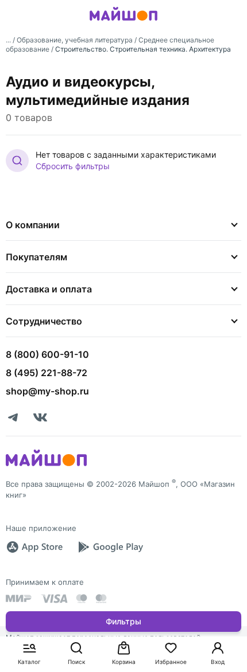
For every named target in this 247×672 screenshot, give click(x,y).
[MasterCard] (81, 598)
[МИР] (19, 598)
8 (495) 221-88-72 (46, 372)
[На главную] (123, 22)
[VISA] (54, 598)
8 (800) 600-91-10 (47, 354)
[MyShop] (46, 465)
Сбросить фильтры (73, 166)
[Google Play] (110, 547)
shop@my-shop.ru (47, 391)
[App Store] (34, 547)
